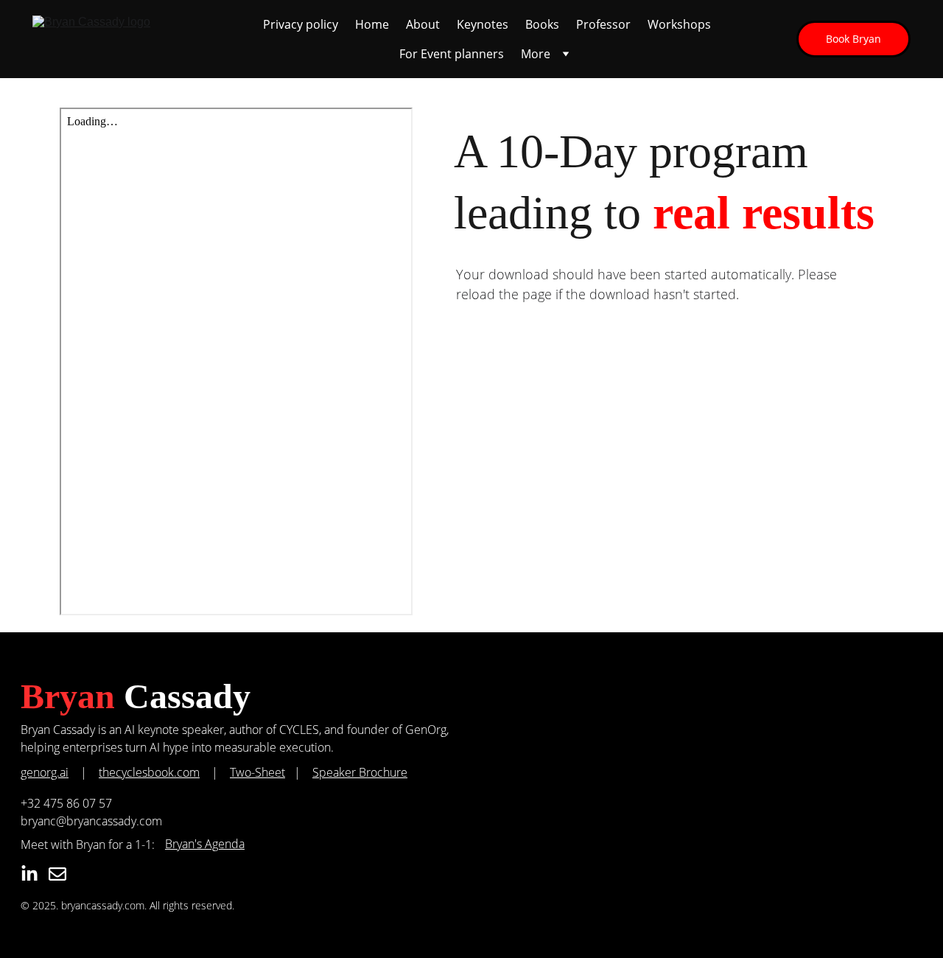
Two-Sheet (257, 772)
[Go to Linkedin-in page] (29, 874)
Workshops (679, 24)
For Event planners (451, 54)
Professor (603, 24)
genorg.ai (45, 772)
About (423, 24)
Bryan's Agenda (205, 844)
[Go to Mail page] (57, 874)
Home (372, 24)
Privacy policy (300, 24)
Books (542, 24)
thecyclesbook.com (149, 772)
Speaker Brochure (359, 772)
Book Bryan (853, 39)
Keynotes (482, 24)
